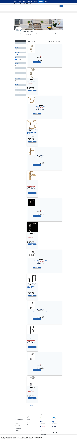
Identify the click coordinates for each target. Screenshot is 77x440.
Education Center (18, 428)
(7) (18, 44)
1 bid (17, 81)
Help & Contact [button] (25, 3)
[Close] (76, 437)
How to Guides (17, 425)
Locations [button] (36, 10)
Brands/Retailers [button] (30, 10)
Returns (17, 49)
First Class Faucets (19, 70)
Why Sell (28, 416)
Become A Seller (30, 417)
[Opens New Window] (24, 1)
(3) (17, 80)
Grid (60, 41)
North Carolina (18, 59)
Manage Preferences (44, 434)
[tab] (20, 43)
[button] (20, 42)
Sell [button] (17, 3)
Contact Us (29, 424)
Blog (15, 433)
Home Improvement (18, 44)
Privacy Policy (35, 439)
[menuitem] (15, 4)
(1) (17, 60)
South (17, 54)
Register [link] (31, 3)
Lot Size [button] (24, 10)
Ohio (16, 60)
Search (61, 6)
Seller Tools (29, 421)
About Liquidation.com (18, 417)
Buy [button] (15, 3)
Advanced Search (61, 7)
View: (49, 41)
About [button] (21, 3)
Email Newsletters (43, 432)
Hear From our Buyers (18, 426)
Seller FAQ (29, 419)
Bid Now (36, 62)
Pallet (17, 65)
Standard (17, 92)
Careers (16, 416)
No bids (17, 80)
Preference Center (59, 437)
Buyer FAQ (16, 430)
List (57, 41)
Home (16, 15)
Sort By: (29, 41)
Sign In (62, 3)
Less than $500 (18, 74)
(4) (17, 81)
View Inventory (51, 12)
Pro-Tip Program (17, 431)
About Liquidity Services (19, 419)
